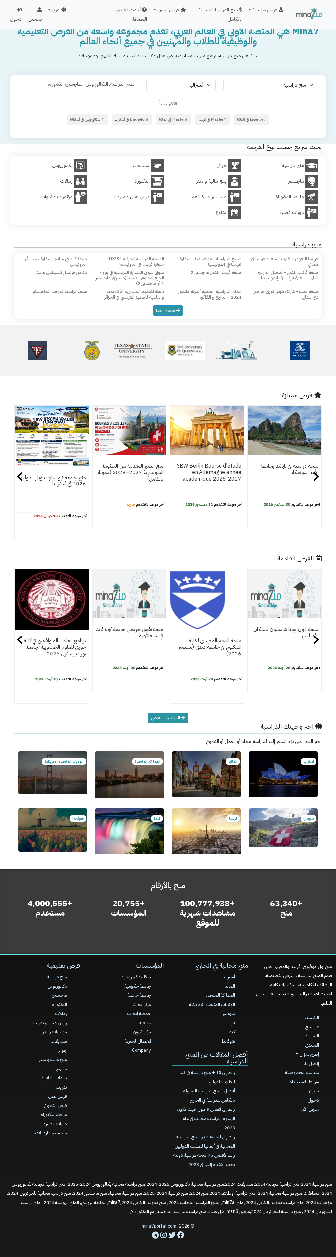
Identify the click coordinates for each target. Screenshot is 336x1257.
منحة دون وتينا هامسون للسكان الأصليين (286, 632)
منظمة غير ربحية (136, 976)
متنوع (61, 1068)
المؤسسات (150, 965)
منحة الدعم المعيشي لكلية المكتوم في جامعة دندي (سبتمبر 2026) (209, 647)
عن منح (312, 1026)
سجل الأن (310, 1109)
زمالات (61, 1013)
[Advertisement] (168, 1242)
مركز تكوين (142, 1032)
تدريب (61, 1087)
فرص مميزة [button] (168, 9)
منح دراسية (57, 976)
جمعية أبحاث (139, 1013)
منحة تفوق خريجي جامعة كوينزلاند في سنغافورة (129, 632)
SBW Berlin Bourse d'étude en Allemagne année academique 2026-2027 (209, 472)
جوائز (62, 1050)
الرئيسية (311, 1017)
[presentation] (20, 477)
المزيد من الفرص (166, 718)
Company (141, 1050)
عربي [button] (56, 9)
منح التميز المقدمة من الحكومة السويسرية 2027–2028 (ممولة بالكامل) (130, 472)
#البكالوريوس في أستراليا (87, 119)
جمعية (145, 1022)
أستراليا (228, 976)
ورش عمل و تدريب (50, 1022)
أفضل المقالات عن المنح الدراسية (216, 1058)
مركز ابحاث (141, 1004)
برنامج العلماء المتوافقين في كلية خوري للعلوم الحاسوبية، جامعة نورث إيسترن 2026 (55, 647)
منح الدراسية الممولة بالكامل (220, 14)
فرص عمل (57, 1096)
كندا (231, 1032)
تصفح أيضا (166, 310)
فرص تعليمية (63, 965)
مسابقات (59, 1041)
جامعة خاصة (139, 995)
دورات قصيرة (55, 1123)
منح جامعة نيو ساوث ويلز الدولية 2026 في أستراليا (53, 481)
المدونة (312, 1035)
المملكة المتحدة (220, 995)
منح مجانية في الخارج (221, 965)
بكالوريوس (57, 986)
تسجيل (35, 19)
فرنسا (230, 1022)
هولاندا (228, 1041)
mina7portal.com (159, 1226)
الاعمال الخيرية (138, 1041)
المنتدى (312, 1045)
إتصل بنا (311, 1063)
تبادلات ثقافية (54, 1077)
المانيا (229, 986)
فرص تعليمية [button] (265, 9)
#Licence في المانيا (251, 119)
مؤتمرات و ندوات (51, 1032)
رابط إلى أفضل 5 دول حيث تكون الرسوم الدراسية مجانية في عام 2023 (206, 1118)
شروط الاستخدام (304, 1081)
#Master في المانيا (173, 119)
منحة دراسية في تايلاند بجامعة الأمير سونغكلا (289, 469)
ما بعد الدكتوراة (54, 1114)
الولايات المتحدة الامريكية (212, 1004)
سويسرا (228, 1013)
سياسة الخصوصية (302, 1072)
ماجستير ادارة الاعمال (48, 1132)
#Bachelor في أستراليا (132, 119)
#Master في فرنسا (212, 119)
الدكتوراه (59, 1004)
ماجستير (59, 995)
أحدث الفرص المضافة (131, 14)
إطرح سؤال (308, 1054)
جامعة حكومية (138, 986)
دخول (16, 19)
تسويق (80, 16)
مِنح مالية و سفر (53, 1059)
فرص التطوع (55, 1105)
